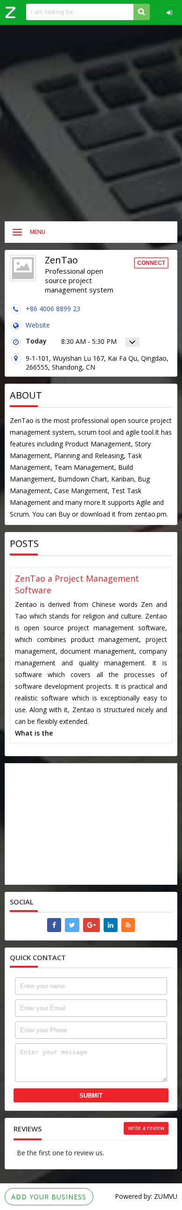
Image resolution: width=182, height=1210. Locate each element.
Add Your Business (48, 1196)
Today (36, 340)
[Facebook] (54, 925)
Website (38, 325)
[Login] (169, 12)
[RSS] (128, 925)
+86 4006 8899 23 (53, 308)
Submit (91, 1095)
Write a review (146, 1128)
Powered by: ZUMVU (146, 1196)
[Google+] (91, 925)
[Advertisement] (91, 123)
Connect (151, 263)
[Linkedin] (111, 925)
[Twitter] (72, 925)
